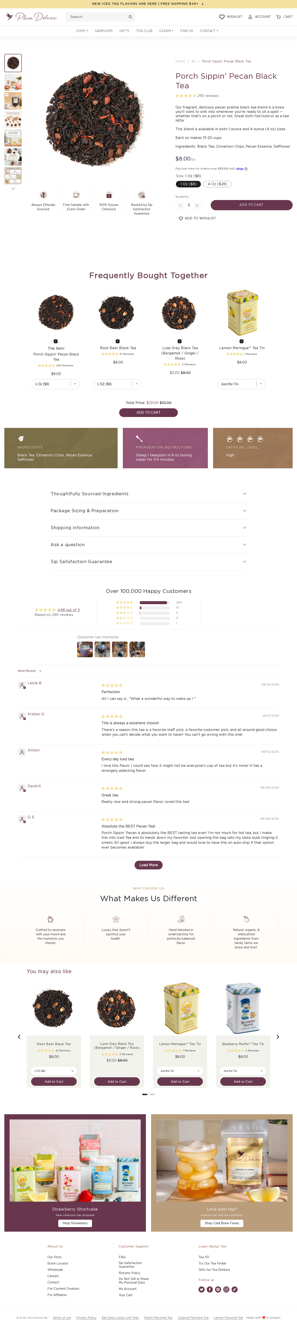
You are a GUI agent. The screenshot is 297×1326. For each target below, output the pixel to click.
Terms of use (62, 1317)
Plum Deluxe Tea (37, 1318)
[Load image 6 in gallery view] (13, 157)
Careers (53, 1276)
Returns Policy (129, 1273)
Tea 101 (204, 1257)
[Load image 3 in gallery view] (13, 101)
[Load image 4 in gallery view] (13, 119)
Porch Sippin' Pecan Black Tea (226, 61)
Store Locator (57, 1263)
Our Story (54, 1257)
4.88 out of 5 (69, 610)
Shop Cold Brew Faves (222, 1223)
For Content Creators (63, 1288)
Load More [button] (148, 865)
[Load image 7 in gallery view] (13, 175)
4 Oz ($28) (217, 184)
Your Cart (125, 1295)
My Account (128, 1289)
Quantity (182, 196)
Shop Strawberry (75, 1223)
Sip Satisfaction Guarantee (130, 1265)
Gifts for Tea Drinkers (214, 1269)
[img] (112, 685)
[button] (82, 31)
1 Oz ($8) (188, 184)
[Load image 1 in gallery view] (13, 63)
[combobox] (100, 17)
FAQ (122, 1257)
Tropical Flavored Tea (193, 1317)
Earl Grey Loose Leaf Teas (120, 1317)
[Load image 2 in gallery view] (13, 82)
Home (180, 61)
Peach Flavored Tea (158, 1317)
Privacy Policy (86, 1317)
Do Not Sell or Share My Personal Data (134, 1281)
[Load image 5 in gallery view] (13, 138)
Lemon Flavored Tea (228, 1317)
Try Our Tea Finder (212, 1263)
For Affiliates (57, 1295)
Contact (53, 1282)
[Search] (130, 17)
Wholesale (55, 1269)
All (194, 61)
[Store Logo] (31, 17)
